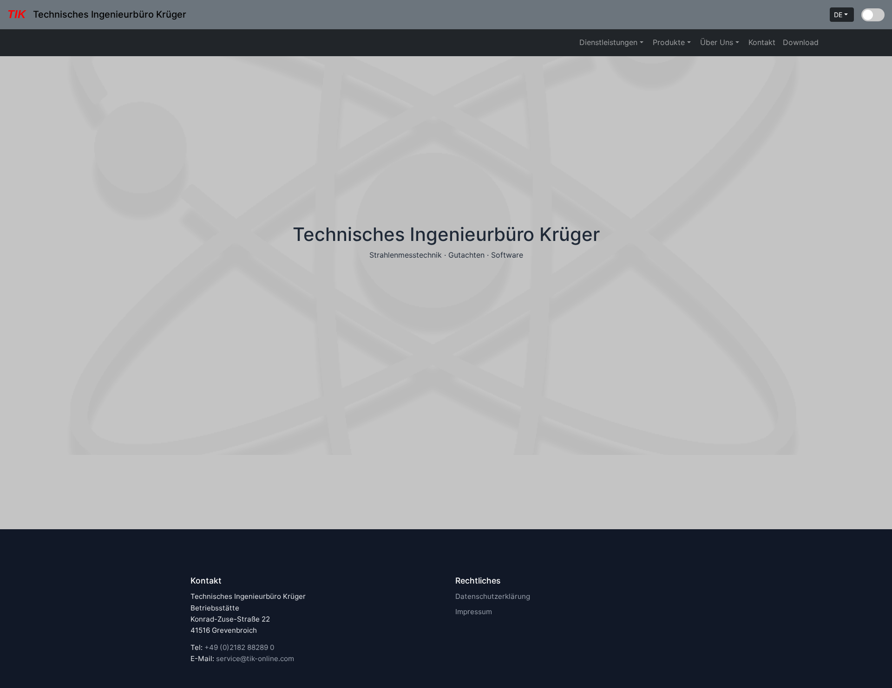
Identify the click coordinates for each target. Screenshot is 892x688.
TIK (16, 14)
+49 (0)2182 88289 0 (239, 647)
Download (801, 42)
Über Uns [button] (717, 42)
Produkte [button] (670, 42)
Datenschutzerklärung (492, 596)
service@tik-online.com (255, 658)
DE (839, 15)
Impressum (473, 611)
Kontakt (761, 42)
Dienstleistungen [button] (609, 42)
